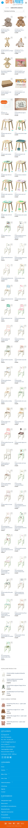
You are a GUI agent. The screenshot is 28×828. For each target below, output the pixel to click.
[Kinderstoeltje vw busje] (7, 496)
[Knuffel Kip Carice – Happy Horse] (21, 42)
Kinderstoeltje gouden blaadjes (20, 319)
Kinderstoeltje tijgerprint (20, 442)
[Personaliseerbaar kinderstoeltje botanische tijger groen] (21, 518)
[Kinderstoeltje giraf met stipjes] (7, 310)
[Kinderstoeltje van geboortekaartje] (7, 454)
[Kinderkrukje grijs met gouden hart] (21, 146)
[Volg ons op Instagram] (5, 757)
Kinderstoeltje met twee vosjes (20, 463)
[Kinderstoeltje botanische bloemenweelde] (21, 249)
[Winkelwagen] (26, 2)
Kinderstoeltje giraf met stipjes (6, 319)
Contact (3, 791)
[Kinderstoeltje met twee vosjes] (21, 454)
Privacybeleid (4, 814)
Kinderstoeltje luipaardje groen (7, 360)
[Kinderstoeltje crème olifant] (21, 270)
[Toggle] (7, 769)
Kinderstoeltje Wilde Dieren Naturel (6, 484)
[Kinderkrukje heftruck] (7, 166)
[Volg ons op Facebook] (2, 757)
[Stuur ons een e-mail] (8, 757)
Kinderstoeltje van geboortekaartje (5, 463)
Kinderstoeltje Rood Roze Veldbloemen (21, 613)
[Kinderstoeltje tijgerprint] (21, 434)
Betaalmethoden (5, 809)
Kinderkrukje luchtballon (20, 174)
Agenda (3, 789)
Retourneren (4, 803)
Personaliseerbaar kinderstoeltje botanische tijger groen (20, 528)
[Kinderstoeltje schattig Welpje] (7, 392)
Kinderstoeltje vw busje (6, 504)
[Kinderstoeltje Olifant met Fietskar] (21, 626)
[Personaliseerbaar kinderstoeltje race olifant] (7, 626)
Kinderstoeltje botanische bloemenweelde (21, 258)
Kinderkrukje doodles (6, 154)
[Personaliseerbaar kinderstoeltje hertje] (21, 562)
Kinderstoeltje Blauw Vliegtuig (19, 339)
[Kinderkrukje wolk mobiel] (21, 206)
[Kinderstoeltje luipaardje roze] (21, 351)
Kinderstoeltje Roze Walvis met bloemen (19, 593)
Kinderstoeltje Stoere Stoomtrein (6, 381)
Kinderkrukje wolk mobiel (21, 215)
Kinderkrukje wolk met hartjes (6, 215)
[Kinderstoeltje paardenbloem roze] (21, 372)
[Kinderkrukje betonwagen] (21, 125)
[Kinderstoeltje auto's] (7, 227)
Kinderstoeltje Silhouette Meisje (7, 593)
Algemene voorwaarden (7, 812)
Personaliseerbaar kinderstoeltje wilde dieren (5, 657)
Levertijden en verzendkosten (8, 806)
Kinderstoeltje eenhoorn (20, 299)
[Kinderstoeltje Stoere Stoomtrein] (7, 372)
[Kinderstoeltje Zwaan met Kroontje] (7, 434)
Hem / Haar (4, 778)
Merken (3, 770)
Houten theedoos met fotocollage (20, 92)
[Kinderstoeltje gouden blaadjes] (21, 310)
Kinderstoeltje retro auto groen (20, 401)
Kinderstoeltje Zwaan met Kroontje (7, 443)
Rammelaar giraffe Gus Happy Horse (6, 72)
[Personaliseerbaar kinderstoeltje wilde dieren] (7, 647)
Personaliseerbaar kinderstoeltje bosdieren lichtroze (6, 528)
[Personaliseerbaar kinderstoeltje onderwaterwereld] (7, 605)
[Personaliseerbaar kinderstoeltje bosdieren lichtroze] (7, 518)
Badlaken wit (4, 112)
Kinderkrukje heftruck (6, 174)
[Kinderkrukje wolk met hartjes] (7, 206)
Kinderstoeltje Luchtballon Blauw (19, 484)
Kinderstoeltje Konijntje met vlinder (20, 549)
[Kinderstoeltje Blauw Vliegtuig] (21, 330)
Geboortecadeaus (5, 782)
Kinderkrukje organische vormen (7, 195)
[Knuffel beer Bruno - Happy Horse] (21, 21)
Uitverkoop (4, 786)
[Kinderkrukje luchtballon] (21, 166)
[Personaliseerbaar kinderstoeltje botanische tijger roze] (7, 540)
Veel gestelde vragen (6, 800)
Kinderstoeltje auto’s (6, 235)
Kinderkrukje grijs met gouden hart (20, 154)
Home (7, 7)
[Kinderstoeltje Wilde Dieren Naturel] (7, 475)
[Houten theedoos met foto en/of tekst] (7, 83)
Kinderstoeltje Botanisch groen (7, 258)
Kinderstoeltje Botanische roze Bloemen (7, 279)
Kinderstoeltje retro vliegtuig (19, 422)
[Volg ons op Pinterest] (10, 757)
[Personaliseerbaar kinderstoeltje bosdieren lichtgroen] (21, 496)
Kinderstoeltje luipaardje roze (20, 360)
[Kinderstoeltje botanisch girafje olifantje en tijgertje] (21, 227)
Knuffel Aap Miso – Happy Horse (5, 30)
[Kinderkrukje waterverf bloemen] (21, 186)
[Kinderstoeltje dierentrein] (7, 290)
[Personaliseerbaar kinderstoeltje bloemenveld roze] (7, 562)
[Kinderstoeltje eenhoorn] (21, 290)
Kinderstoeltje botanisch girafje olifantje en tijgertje (20, 237)
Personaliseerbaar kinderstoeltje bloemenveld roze (5, 571)
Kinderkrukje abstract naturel (6, 134)
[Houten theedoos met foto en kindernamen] (21, 63)
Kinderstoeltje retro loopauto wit (5, 422)
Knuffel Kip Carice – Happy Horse (19, 51)
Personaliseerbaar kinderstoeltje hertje (19, 571)
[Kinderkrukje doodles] (7, 146)
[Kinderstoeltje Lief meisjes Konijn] (7, 330)
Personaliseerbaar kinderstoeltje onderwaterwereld (5, 614)
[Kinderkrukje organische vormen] (7, 186)
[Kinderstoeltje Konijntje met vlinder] (21, 540)
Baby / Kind (4, 774)
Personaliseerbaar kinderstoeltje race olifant (7, 635)
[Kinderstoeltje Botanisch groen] (7, 249)
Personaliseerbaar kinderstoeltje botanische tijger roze (7, 550)
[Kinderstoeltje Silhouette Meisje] (7, 584)
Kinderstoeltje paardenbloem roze (19, 381)
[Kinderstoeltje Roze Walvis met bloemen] (21, 584)
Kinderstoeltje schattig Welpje (6, 401)
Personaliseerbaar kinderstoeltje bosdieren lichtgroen (20, 506)
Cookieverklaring (5, 817)
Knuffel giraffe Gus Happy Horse (7, 51)
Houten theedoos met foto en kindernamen (20, 72)
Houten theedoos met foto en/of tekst (6, 92)
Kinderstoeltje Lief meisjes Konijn (5, 339)
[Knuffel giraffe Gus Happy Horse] (7, 42)
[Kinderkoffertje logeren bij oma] (21, 104)
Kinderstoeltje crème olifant (19, 279)
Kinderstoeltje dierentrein (7, 299)
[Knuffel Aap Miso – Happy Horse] (7, 21)
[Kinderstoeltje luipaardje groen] (7, 351)
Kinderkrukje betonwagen (21, 133)
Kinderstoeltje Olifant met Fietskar (20, 635)
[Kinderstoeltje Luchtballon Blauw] (21, 475)
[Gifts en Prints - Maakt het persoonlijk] (14, 2)
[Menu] (2, 2)
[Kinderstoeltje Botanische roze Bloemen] (7, 270)
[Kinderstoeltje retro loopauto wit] (7, 413)
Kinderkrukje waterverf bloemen (20, 195)
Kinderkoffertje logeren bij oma (20, 113)
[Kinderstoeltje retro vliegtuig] (21, 413)
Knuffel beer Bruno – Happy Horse (19, 30)
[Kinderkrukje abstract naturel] (7, 125)
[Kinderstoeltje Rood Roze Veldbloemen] (21, 605)
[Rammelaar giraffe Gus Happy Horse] (7, 63)
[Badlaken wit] (7, 104)
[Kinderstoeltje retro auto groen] (21, 392)
